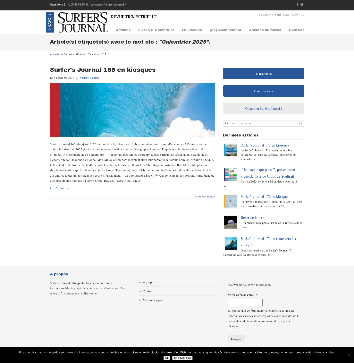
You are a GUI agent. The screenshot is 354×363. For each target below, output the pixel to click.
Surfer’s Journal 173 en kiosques (265, 145)
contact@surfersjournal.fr (110, 4)
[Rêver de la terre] (230, 222)
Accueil (54, 54)
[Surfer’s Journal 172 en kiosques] (230, 201)
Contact (148, 291)
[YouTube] (302, 4)
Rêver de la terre (253, 217)
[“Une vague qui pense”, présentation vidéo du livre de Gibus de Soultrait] (230, 174)
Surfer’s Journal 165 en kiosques (103, 70)
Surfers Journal (83, 22)
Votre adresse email (243, 295)
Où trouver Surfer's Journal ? (263, 108)
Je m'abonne (264, 73)
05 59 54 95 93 (79, 4)
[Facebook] (297, 4)
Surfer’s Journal (89, 78)
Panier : (293, 14)
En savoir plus (182, 357)
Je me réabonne (264, 91)
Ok (167, 357)
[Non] (349, 355)
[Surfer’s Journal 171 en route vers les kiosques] (230, 243)
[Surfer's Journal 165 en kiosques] (132, 136)
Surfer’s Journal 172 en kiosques (265, 196)
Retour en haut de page (203, 197)
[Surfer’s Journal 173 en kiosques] (230, 150)
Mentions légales (153, 300)
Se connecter (266, 14)
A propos (149, 282)
